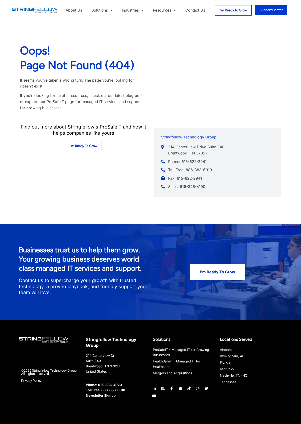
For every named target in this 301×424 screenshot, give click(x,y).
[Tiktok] (189, 388)
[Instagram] (198, 388)
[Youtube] (154, 396)
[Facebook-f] (171, 388)
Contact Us (195, 10)
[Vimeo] (180, 388)
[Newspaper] (163, 388)
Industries (130, 10)
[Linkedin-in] (154, 388)
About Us (74, 10)
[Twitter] (206, 388)
